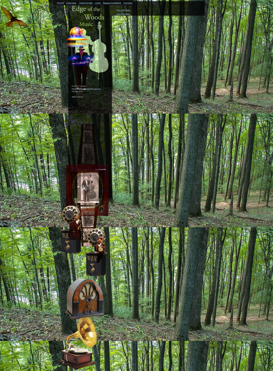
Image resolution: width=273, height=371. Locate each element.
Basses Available (112, 2)
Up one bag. (123, 10)
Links (98, 2)
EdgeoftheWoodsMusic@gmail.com (86, 89)
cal (14, 18)
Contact (128, 2)
